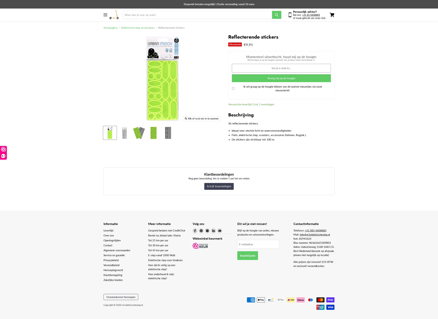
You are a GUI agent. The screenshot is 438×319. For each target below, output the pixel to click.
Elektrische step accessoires (137, 27)
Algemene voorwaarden (117, 250)
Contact (108, 245)
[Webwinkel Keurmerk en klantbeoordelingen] (200, 246)
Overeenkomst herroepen (120, 297)
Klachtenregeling (113, 275)
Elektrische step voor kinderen (165, 260)
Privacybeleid (111, 260)
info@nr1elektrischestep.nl (315, 234)
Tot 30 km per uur (158, 245)
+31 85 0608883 (311, 14)
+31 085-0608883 (315, 230)
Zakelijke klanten (113, 279)
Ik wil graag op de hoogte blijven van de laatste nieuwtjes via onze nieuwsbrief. (282, 88)
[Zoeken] (276, 15)
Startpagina (110, 27)
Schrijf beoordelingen (219, 186)
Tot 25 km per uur (158, 240)
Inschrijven (247, 255)
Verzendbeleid (111, 265)
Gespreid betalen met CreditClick (166, 230)
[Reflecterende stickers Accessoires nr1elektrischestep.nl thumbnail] (110, 133)
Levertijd (108, 230)
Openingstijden (112, 240)
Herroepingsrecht (113, 270)
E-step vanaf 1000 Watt (161, 255)
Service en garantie (114, 255)
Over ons (109, 235)
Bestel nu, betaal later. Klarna (164, 235)
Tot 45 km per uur (158, 250)
